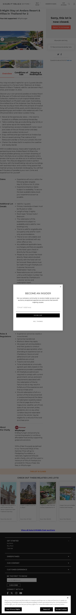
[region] (36, 604)
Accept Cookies (61, 609)
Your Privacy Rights (13, 609)
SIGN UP (38, 315)
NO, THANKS (38, 321)
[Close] (68, 598)
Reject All (46, 609)
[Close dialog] (60, 286)
